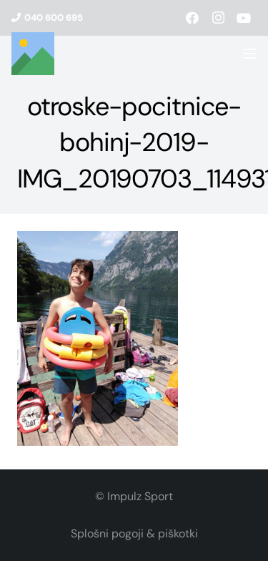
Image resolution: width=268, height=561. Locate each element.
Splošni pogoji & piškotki (134, 533)
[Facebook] (192, 18)
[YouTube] (244, 18)
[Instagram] (218, 18)
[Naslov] (32, 53)
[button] (250, 54)
